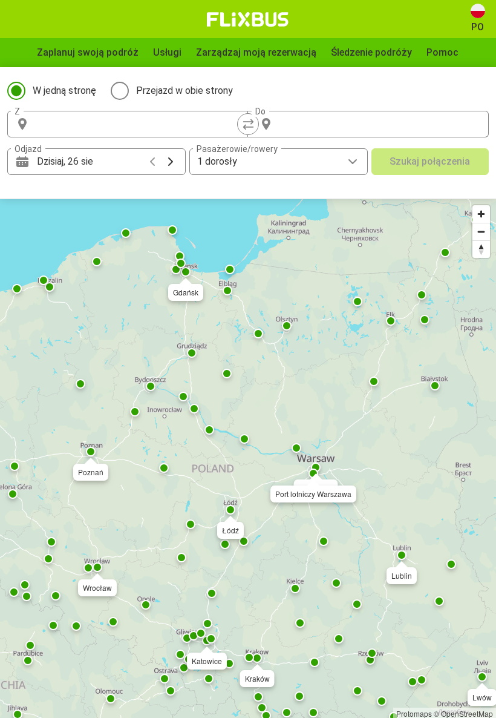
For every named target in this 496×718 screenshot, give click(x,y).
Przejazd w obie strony (184, 90)
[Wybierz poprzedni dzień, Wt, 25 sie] (152, 161)
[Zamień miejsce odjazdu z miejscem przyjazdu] (248, 124)
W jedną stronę (64, 90)
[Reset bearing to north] (481, 249)
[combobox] (138, 124)
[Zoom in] (481, 214)
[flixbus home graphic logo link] (247, 19)
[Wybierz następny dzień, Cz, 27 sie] (170, 161)
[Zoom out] (481, 231)
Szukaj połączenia (430, 161)
